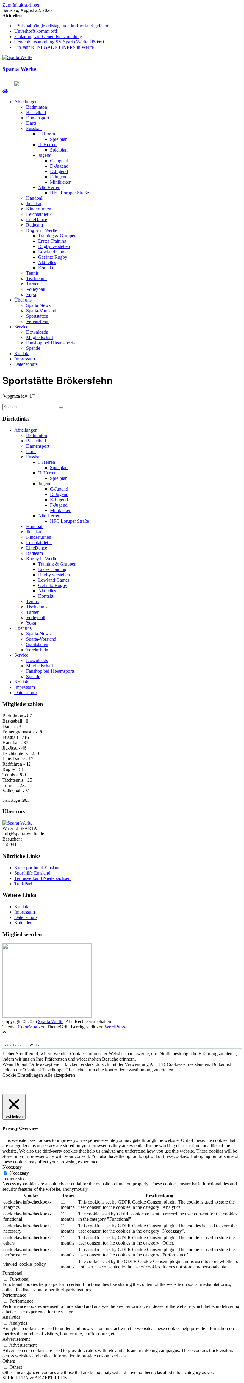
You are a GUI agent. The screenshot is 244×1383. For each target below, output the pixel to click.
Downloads (37, 332)
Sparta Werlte (19, 69)
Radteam (34, 224)
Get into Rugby (52, 257)
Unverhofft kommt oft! (35, 31)
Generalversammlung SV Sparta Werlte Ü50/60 (59, 41)
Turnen (33, 283)
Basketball (36, 112)
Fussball (34, 128)
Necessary (19, 1173)
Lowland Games (53, 251)
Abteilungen (25, 101)
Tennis (32, 273)
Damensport (37, 117)
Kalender (23, 922)
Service (21, 326)
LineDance (36, 219)
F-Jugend (59, 176)
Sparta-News (38, 305)
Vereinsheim (37, 321)
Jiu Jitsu (33, 203)
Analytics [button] (11, 1317)
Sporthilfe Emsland (32, 872)
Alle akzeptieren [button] (59, 1075)
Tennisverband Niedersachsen (42, 878)
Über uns (23, 299)
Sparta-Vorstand (41, 310)
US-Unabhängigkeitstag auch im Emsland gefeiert (61, 25)
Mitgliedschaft (39, 337)
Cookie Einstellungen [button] (22, 1075)
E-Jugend (59, 171)
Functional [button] (12, 1273)
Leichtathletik (39, 214)
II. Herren (47, 144)
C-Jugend (59, 160)
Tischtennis (36, 278)
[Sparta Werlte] (5, 91)
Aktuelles (47, 262)
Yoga (31, 294)
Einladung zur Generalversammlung (48, 36)
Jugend (44, 155)
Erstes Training (52, 240)
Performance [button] (14, 1295)
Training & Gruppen (57, 235)
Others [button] (8, 1361)
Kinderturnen (38, 208)
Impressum (24, 358)
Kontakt (45, 267)
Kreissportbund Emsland (37, 867)
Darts (31, 123)
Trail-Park (23, 883)
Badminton (36, 107)
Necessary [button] (12, 1167)
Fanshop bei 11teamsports (50, 342)
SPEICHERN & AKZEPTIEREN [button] (35, 1377)
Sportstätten (37, 316)
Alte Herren (49, 187)
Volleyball (35, 289)
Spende (33, 348)
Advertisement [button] (16, 1339)
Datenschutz (25, 364)
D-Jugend (59, 165)
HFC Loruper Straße (69, 192)
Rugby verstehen (54, 246)
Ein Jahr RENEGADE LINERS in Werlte (54, 47)
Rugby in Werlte (41, 230)
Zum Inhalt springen (21, 4)
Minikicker (60, 182)
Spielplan (59, 139)
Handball (34, 198)
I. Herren (46, 133)
